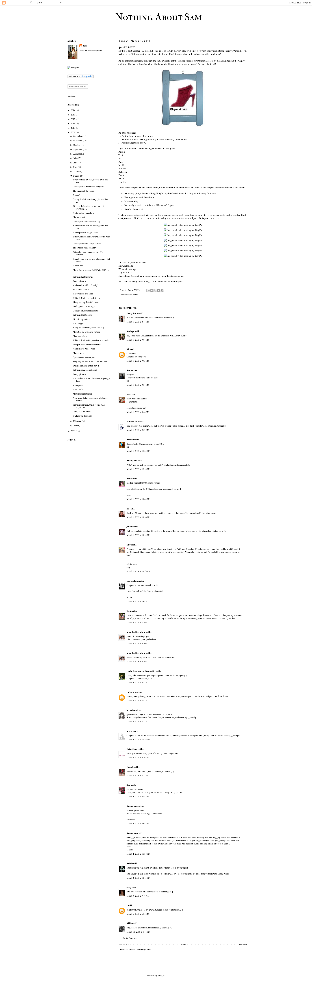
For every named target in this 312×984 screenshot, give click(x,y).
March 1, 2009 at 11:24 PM (138, 517)
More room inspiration (82, 393)
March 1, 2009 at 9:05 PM (138, 360)
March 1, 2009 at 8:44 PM (138, 321)
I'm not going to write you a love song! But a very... (91, 260)
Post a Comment (130, 938)
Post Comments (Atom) (140, 949)
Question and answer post (84, 357)
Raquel (130, 370)
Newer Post (124, 944)
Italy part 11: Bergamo (82, 314)
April (75, 171)
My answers (78, 352)
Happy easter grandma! (83, 293)
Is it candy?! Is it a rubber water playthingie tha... (91, 379)
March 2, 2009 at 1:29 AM (138, 622)
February (77, 421)
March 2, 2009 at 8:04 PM (138, 823)
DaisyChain (132, 749)
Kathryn (131, 331)
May (75, 166)
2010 (73, 127)
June (75, 162)
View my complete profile (90, 50)
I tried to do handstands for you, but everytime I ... (88, 207)
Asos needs (78, 389)
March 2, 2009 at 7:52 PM (138, 796)
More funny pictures (81, 319)
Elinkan (122, 168)
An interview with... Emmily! (85, 285)
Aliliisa (130, 923)
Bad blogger (78, 323)
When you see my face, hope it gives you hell (90, 181)
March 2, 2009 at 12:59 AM (139, 571)
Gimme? (76, 194)
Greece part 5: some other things (87, 221)
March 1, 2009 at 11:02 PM (138, 499)
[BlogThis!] (151, 290)
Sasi (128, 785)
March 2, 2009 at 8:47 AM (138, 700)
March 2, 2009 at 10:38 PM (138, 853)
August (76, 153)
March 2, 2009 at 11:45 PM (138, 877)
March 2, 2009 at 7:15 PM (138, 775)
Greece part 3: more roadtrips (85, 310)
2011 (73, 123)
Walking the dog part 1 (82, 415)
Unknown (131, 692)
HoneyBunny (133, 313)
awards (129, 294)
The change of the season (83, 190)
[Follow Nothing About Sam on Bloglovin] (81, 77)
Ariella (121, 151)
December (78, 136)
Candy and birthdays (82, 411)
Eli (119, 158)
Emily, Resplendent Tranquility (141, 671)
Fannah (130, 767)
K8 (128, 349)
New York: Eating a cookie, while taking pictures (90, 399)
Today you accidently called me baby (88, 327)
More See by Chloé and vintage (86, 331)
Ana (120, 161)
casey (129, 887)
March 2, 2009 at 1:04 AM (138, 601)
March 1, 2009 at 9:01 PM (138, 339)
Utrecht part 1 (79, 265)
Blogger (161, 975)
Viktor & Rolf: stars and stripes (86, 297)
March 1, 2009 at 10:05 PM (138, 450)
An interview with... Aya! (84, 348)
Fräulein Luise (133, 421)
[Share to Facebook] (158, 290)
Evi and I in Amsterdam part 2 (86, 365)
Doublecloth (132, 580)
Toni (120, 155)
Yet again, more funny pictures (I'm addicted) (88, 253)
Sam (85, 45)
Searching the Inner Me (155, 64)
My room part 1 (79, 217)
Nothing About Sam (158, 17)
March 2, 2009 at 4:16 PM (138, 757)
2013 (73, 114)
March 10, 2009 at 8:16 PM (138, 931)
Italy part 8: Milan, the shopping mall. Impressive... (89, 406)
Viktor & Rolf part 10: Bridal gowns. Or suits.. (90, 226)
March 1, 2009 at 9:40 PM (138, 411)
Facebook (72, 96)
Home (183, 944)
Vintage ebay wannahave (83, 212)
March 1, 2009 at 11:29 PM (138, 535)
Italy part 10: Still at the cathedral (87, 344)
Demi (121, 175)
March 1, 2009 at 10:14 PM (138, 468)
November (78, 140)
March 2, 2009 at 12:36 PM (138, 739)
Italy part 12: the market (83, 276)
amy (129, 544)
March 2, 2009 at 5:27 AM (138, 682)
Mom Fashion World (136, 632)
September (78, 149)
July (75, 158)
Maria (129, 731)
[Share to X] (155, 290)
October (77, 144)
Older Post (242, 944)
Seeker (130, 478)
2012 (73, 118)
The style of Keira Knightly (84, 247)
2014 (73, 110)
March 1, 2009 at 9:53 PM (138, 429)
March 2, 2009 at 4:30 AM (138, 643)
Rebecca (122, 171)
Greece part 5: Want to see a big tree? (88, 186)
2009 (73, 132)
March (76, 175)
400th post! (78, 385)
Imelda (121, 165)
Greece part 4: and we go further (87, 243)
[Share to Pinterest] (162, 290)
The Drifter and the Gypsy (232, 60)
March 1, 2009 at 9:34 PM (138, 384)
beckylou (131, 710)
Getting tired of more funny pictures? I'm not (90, 200)
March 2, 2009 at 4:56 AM (138, 661)
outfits (135, 294)
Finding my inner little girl (84, 306)
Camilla (122, 182)
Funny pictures (79, 280)
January (77, 425)
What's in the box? (81, 289)
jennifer (130, 526)
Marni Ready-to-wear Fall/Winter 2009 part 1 (91, 271)
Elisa (129, 394)
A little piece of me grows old (85, 232)
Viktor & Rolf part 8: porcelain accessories (91, 340)
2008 (73, 430)
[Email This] (148, 290)
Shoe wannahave (80, 335)
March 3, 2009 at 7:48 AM (138, 895)
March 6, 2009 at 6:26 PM (138, 913)
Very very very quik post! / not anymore (90, 361)
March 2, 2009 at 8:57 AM (138, 721)
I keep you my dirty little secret (86, 302)
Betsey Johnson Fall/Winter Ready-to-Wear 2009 (91, 238)
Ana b (121, 178)
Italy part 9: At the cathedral (85, 369)
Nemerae (131, 439)
